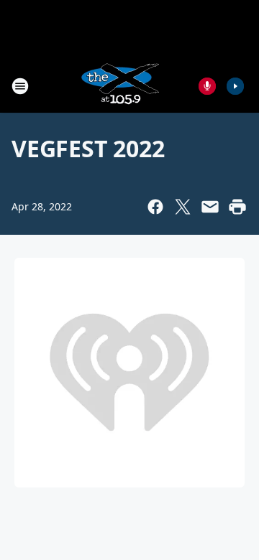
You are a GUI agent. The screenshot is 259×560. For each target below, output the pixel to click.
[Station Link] (119, 85)
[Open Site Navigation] (20, 86)
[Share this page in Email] (210, 207)
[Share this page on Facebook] (155, 207)
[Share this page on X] (183, 207)
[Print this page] (237, 207)
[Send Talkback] (207, 86)
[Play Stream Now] (235, 86)
